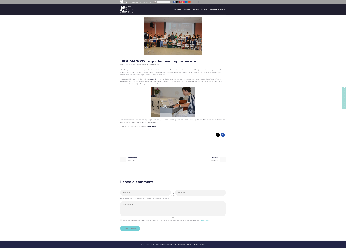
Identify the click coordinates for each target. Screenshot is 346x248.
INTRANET (209, 2)
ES (144, 2)
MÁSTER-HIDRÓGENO (344, 98)
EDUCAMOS (194, 2)
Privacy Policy (204, 220)
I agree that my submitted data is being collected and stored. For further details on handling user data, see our (165, 220)
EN (150, 2)
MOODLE (201, 2)
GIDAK (215, 2)
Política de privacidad (184, 244)
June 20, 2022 (129, 64)
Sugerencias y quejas (198, 244)
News (121, 64)
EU (147, 2)
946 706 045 (136, 2)
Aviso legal (172, 244)
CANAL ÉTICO (222, 2)
